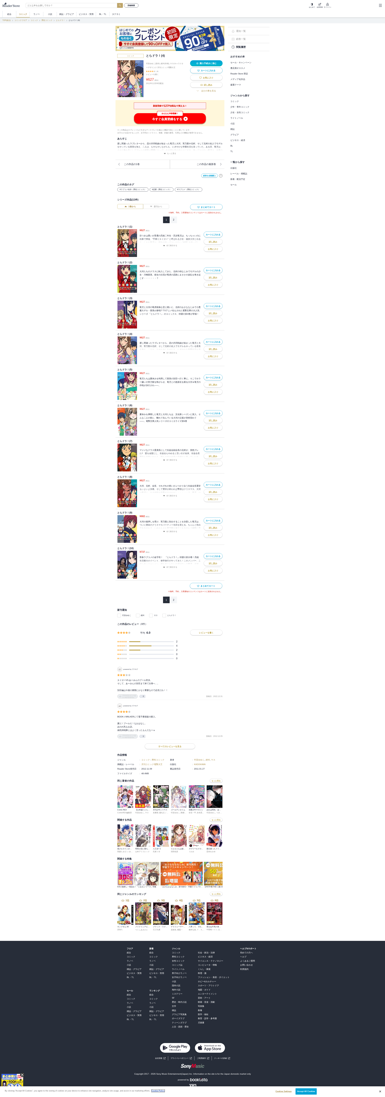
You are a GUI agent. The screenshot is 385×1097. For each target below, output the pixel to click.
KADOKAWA (200, 764)
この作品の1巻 (132, 164)
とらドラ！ (60, 20)
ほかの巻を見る (208, 91)
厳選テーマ (235, 85)
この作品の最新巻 (206, 164)
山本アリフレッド (142, 852)
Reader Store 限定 (239, 73)
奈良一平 (192, 813)
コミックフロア (20, 20)
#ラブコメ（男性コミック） (188, 189)
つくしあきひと (141, 930)
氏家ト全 (156, 852)
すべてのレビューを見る (170, 746)
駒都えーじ (185, 813)
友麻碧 (155, 813)
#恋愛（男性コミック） (161, 189)
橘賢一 (180, 930)
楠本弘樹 (192, 930)
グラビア (234, 134)
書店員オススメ (237, 68)
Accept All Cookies (306, 1091)
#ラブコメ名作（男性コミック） (133, 189)
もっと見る (171, 153)
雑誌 (232, 129)
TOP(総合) (6, 20)
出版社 (233, 168)
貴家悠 (173, 930)
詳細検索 (131, 5)
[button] (222, 1058)
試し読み (208, 85)
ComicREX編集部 (124, 813)
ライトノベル (236, 118)
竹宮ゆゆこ (126, 615)
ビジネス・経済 (237, 140)
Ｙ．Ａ (199, 930)
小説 (232, 123)
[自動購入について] (221, 175)
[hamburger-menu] (380, 5)
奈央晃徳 (200, 813)
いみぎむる (131, 852)
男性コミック (47, 20)
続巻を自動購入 (209, 176)
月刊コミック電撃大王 (166, 67)
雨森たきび (121, 852)
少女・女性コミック (239, 112)
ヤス (156, 615)
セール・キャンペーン (240, 62)
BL (231, 146)
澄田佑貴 (174, 852)
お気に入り (208, 77)
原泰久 (120, 930)
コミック (34, 20)
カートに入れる (208, 70)
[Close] (380, 1091)
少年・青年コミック (239, 107)
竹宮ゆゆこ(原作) (153, 64)
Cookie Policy (158, 1091)
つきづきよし (221, 813)
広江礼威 (156, 930)
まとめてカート (208, 207)
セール (233, 184)
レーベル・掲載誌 (238, 173)
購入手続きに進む (208, 63)
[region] (192, 1091)
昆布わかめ (211, 852)
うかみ (191, 852)
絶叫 (142, 615)
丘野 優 (221, 930)
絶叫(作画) (165, 64)
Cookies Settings (284, 1091)
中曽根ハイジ (211, 930)
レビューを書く (152, 74)
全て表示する (171, 245)
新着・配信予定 (237, 179)
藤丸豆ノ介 (163, 813)
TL (231, 151)
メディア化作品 (237, 79)
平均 (142, 633)
